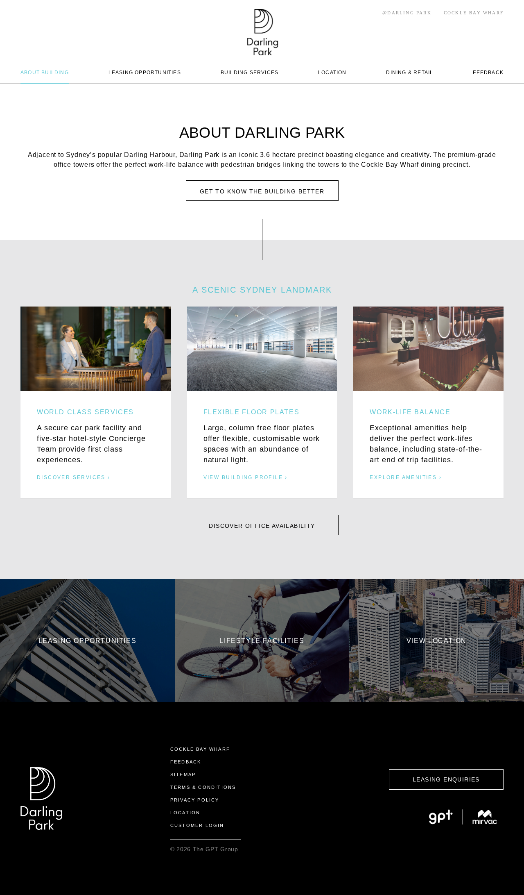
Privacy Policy (194, 799)
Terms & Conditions (203, 787)
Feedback (185, 761)
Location (185, 812)
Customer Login (197, 825)
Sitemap (183, 774)
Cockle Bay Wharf (200, 749)
